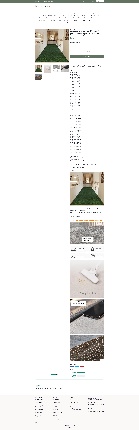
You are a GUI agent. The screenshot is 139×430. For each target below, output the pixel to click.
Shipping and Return (73, 403)
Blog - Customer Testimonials (40, 421)
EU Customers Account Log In (75, 409)
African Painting (37, 413)
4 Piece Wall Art (52, 15)
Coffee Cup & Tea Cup (95, 17)
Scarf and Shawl (86, 20)
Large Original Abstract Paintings (40, 403)
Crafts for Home (96, 20)
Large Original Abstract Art (83, 13)
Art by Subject (71, 15)
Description (73, 61)
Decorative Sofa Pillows (70, 17)
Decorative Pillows (56, 405)
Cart (93, 1)
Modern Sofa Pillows (83, 17)
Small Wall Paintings (53, 13)
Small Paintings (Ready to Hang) (67, 13)
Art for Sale (37, 416)
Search (36, 422)
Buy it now (87, 56)
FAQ (71, 405)
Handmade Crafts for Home (57, 413)
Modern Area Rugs (81, 15)
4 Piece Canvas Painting (39, 408)
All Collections (55, 421)
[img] (38, 384)
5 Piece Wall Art (61, 15)
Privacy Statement (73, 408)
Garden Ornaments (42, 20)
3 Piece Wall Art (42, 15)
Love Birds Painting (38, 415)
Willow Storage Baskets (57, 17)
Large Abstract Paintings (40, 13)
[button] (73, 37)
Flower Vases (66, 20)
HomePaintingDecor (72, 425)
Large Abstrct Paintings (39, 399)
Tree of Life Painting (38, 412)
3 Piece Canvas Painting (39, 406)
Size (71, 45)
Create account (88, 1)
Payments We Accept (74, 402)
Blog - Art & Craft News (39, 418)
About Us (69, 22)
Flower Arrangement (76, 20)
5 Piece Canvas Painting (39, 409)
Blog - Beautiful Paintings (39, 419)
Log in (83, 1)
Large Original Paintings (97, 13)
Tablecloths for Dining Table (54, 20)
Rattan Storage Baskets (44, 17)
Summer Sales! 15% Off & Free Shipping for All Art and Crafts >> (44, 1)
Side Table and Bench (56, 418)
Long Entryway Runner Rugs (93, 15)
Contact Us (72, 406)
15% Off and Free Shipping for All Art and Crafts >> (89, 61)
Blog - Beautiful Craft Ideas (57, 419)
